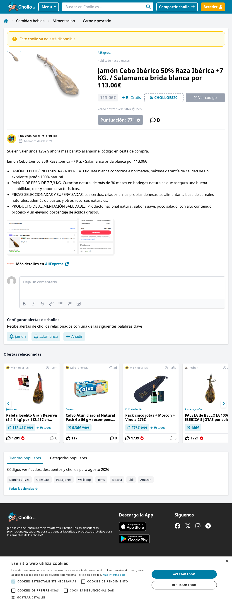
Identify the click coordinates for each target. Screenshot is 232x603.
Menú (47, 6)
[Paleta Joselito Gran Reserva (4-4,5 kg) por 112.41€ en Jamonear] (32, 403)
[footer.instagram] (198, 526)
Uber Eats (42, 480)
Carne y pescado (97, 20)
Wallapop (84, 480)
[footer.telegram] (208, 526)
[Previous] (8, 404)
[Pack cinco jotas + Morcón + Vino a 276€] (151, 403)
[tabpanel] (116, 478)
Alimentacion (64, 20)
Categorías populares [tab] (68, 457)
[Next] (223, 404)
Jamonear (11, 409)
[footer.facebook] (177, 526)
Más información (114, 575)
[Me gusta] (8, 438)
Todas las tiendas (21, 489)
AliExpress (104, 52)
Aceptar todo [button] (184, 574)
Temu (101, 480)
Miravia (117, 480)
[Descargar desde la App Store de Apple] (132, 526)
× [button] (227, 561)
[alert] (116, 579)
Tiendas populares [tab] (25, 457)
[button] (78, 597)
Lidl (131, 480)
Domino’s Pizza (19, 480)
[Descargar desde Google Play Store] (134, 538)
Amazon (70, 409)
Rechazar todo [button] (184, 585)
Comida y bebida (30, 20)
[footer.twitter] (188, 526)
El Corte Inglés (134, 409)
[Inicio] (6, 21)
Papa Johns (63, 480)
